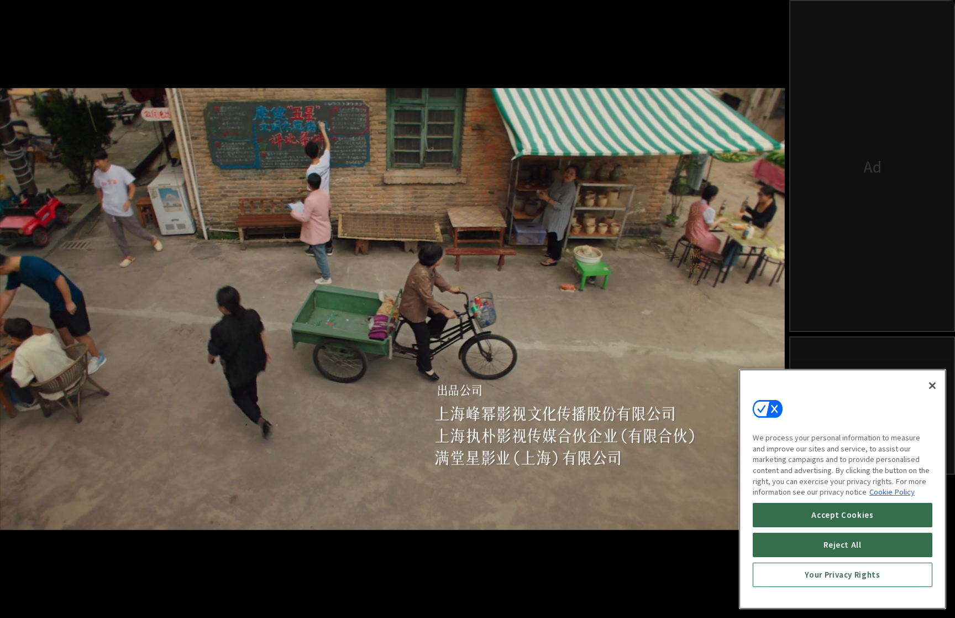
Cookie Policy (892, 491)
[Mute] (55, 593)
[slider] (370, 559)
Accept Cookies (842, 515)
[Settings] (729, 594)
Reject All (842, 544)
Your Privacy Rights (842, 574)
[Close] (932, 385)
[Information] (28, 593)
